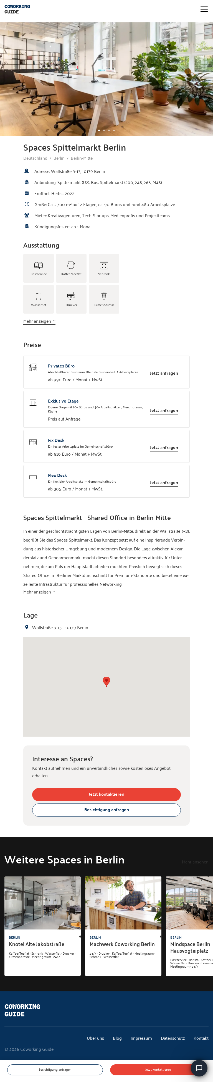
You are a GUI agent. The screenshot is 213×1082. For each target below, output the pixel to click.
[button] (106, 681)
